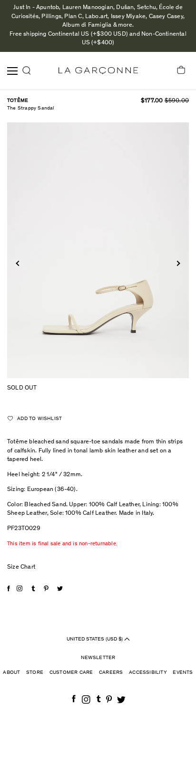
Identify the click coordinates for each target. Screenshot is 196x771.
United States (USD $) (95, 639)
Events (183, 672)
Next (177, 263)
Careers (111, 672)
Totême (17, 100)
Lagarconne (98, 70)
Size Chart (21, 567)
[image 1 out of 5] (98, 250)
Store (34, 672)
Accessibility (148, 672)
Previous (18, 263)
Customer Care (71, 672)
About (11, 672)
